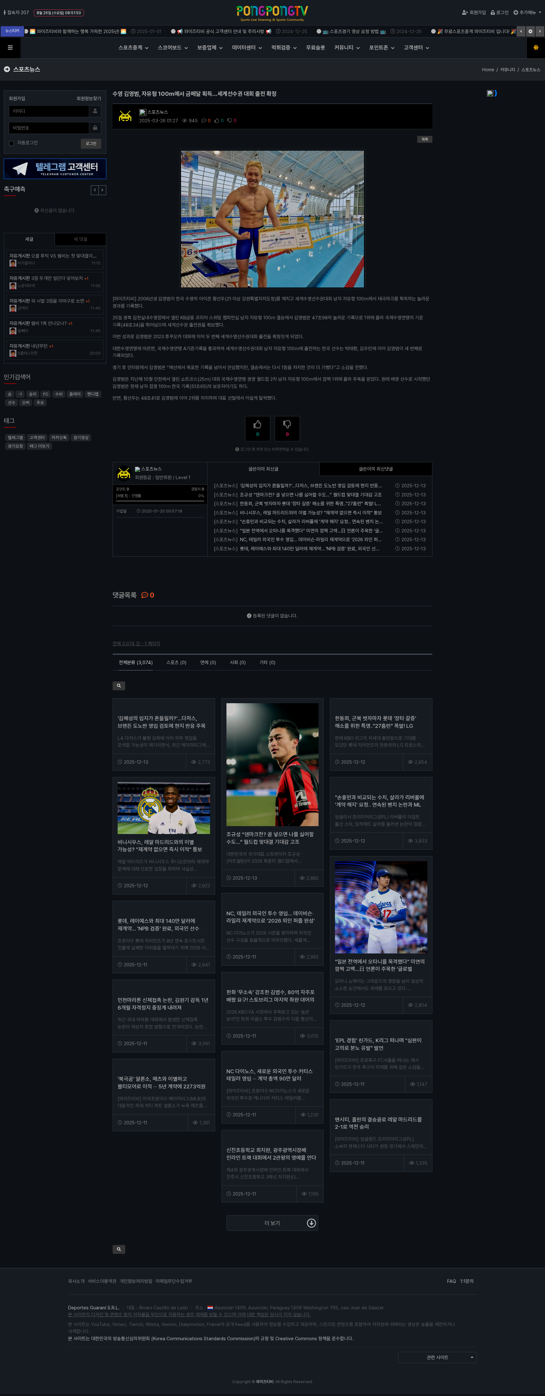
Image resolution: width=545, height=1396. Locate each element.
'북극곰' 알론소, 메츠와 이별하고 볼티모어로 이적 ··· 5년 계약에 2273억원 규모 (162, 1086)
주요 (40, 402)
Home (488, 69)
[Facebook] (117, 571)
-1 (20, 394)
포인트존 (379, 47)
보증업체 (207, 47)
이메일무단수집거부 (173, 1281)
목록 (425, 139)
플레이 (75, 394)
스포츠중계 (131, 47)
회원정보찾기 (89, 98)
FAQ (451, 1281)
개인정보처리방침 (136, 1281)
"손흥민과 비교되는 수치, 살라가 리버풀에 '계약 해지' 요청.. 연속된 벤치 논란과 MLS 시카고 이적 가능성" (380, 805)
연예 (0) (208, 662)
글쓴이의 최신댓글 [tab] (376, 469)
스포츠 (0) (176, 662)
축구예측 (14, 189)
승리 (33, 394)
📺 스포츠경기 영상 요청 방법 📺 (336, 31)
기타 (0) (267, 662)
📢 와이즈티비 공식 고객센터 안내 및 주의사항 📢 (206, 31)
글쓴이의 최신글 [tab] (263, 469)
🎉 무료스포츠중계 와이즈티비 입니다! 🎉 (459, 31)
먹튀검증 (282, 47)
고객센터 (414, 47)
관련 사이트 (437, 1357)
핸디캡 (93, 394)
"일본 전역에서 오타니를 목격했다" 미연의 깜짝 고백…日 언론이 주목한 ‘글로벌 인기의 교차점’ (380, 969)
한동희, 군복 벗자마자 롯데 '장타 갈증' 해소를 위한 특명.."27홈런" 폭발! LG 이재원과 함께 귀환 (375, 726)
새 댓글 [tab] (80, 239)
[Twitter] (129, 571)
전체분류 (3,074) (136, 662)
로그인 (502, 12)
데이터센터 (244, 47)
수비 (58, 394)
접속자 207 (18, 12)
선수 (11, 402)
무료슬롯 (315, 47)
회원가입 (478, 12)
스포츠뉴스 (157, 112)
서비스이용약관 (102, 1281)
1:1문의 (467, 1281)
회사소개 (76, 1281)
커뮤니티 (345, 47)
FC (45, 394)
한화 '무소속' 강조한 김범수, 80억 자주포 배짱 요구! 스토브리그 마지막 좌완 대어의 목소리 (270, 1000)
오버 (26, 402)
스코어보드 (170, 47)
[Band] (152, 571)
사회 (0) (238, 662)
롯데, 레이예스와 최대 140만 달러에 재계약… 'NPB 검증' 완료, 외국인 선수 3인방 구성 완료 (158, 928)
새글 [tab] (29, 239)
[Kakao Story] (140, 571)
